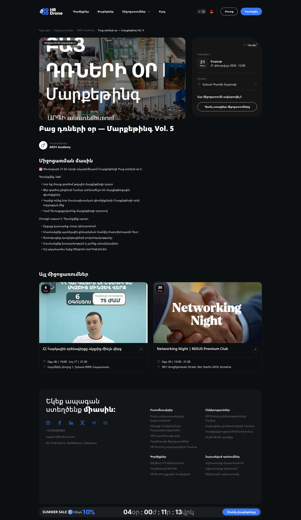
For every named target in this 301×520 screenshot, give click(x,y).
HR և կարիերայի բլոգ (165, 436)
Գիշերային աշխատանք (222, 474)
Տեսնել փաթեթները (241, 512)
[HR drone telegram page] (94, 423)
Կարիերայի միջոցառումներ (169, 441)
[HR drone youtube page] (105, 423)
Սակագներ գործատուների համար (229, 426)
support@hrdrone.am (60, 437)
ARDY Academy (85, 30)
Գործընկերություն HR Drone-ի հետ (229, 431)
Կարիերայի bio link (163, 468)
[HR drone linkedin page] (71, 423)
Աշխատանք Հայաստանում (224, 463)
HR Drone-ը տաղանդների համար (173, 447)
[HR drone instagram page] (48, 423)
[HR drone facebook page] (59, 423)
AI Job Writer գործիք (219, 437)
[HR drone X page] (82, 423)
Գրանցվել (251, 11)
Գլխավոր (44, 30)
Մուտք (229, 11)
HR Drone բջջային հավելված (170, 474)
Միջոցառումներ (63, 30)
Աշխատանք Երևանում (221, 468)
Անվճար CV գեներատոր (167, 463)
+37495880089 (55, 430)
